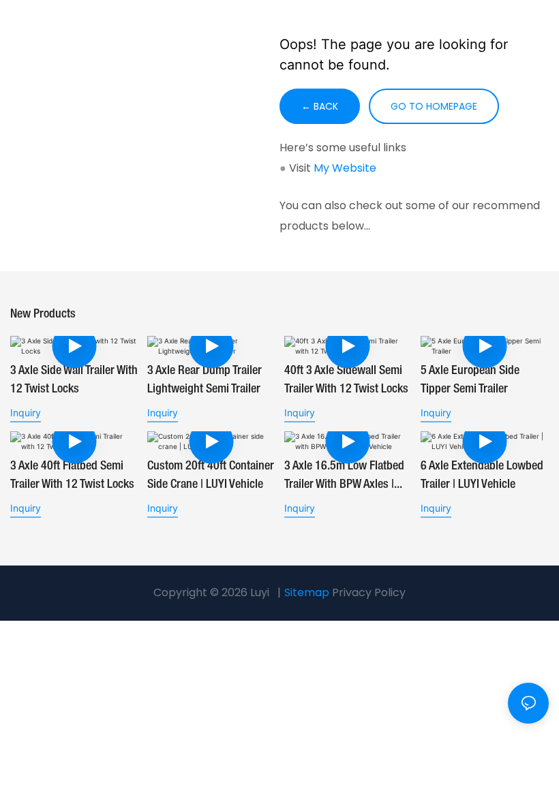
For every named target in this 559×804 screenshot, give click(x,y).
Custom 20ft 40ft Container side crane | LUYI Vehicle (210, 475)
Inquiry (25, 412)
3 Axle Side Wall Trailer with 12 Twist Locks (74, 380)
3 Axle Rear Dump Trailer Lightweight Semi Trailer (204, 380)
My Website (345, 168)
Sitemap (306, 592)
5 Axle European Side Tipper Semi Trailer (470, 380)
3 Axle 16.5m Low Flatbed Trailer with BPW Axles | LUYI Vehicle (344, 477)
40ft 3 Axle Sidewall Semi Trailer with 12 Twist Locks (346, 380)
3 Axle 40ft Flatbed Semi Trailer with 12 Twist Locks (72, 475)
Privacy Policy (369, 592)
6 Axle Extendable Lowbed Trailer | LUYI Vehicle (482, 475)
